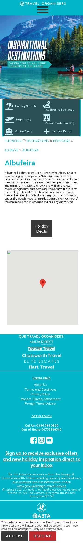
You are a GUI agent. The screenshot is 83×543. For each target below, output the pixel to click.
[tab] (22, 106)
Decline (43, 536)
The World (13, 141)
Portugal (61, 141)
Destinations (38, 141)
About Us (40, 385)
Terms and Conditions (40, 390)
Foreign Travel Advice (40, 404)
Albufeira (30, 150)
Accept (15, 536)
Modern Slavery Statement (40, 399)
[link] (61, 106)
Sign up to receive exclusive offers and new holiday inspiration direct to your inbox (41, 459)
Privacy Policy (40, 394)
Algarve (11, 150)
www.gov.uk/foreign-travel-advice (41, 486)
